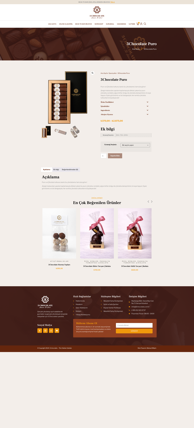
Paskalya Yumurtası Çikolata (60, 262)
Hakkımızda (121, 24)
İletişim (132, 24)
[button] (92, 73)
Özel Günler (54, 261)
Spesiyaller (113, 73)
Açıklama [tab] (46, 170)
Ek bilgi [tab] (56, 170)
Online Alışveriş (65, 24)
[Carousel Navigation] (97, 202)
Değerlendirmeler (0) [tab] (70, 170)
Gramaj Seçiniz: (110, 144)
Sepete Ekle (115, 156)
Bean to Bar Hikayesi (83, 24)
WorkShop (99, 24)
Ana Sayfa (52, 24)
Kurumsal (110, 24)
